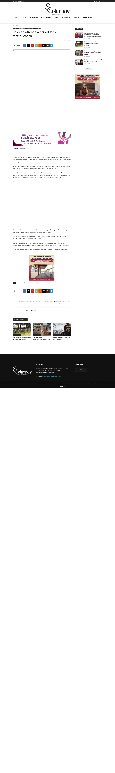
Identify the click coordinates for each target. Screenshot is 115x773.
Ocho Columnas (18, 40)
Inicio (14, 26)
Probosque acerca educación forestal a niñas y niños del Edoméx (92, 43)
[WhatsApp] (36, 45)
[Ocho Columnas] (19, 310)
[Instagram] (97, 1)
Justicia (40, 283)
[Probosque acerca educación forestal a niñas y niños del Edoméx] (22, 329)
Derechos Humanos (21, 28)
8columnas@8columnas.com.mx (52, 376)
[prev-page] (14, 345)
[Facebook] (94, 1)
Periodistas (51, 283)
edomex (34, 283)
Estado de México (30, 28)
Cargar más (88, 68)
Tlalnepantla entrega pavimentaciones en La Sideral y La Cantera (41, 339)
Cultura (18, 26)
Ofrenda (45, 283)
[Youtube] (101, 1)
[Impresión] (48, 45)
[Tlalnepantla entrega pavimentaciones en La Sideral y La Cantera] (42, 329)
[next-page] (16, 345)
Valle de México (37, 28)
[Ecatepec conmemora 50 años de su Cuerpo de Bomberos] (62, 329)
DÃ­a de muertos (27, 283)
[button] (100, 21)
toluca (57, 283)
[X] (99, 1)
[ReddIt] (40, 45)
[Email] (44, 45)
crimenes (19, 283)
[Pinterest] (32, 45)
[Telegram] (51, 45)
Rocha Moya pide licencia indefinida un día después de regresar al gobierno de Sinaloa (92, 34)
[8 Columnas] (57, 9)
